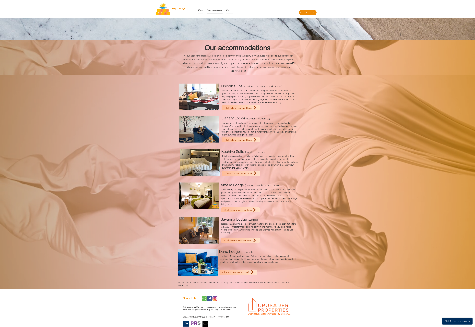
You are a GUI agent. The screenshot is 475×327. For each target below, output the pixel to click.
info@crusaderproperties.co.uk (196, 309)
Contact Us (190, 298)
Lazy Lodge (178, 8)
